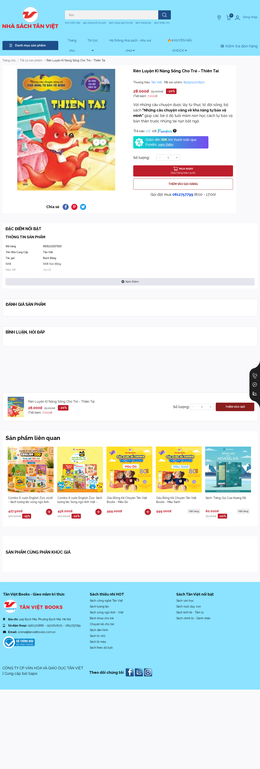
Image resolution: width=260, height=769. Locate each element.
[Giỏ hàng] (228, 18)
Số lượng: (141, 157)
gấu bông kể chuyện (94, 22)
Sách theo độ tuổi (101, 647)
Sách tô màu (98, 641)
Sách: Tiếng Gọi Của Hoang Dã (226, 497)
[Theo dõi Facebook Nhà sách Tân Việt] (130, 672)
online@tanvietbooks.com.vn (36, 632)
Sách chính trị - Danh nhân (193, 618)
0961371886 (36, 625)
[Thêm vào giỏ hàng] (49, 512)
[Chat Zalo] (254, 393)
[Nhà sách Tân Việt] (30, 17)
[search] (164, 14)
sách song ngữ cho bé (121, 22)
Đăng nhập (250, 17)
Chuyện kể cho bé (102, 624)
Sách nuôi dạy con (188, 606)
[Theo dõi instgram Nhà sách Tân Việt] (148, 672)
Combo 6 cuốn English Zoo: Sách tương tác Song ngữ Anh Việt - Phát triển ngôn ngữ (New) (79, 501)
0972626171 (55, 625)
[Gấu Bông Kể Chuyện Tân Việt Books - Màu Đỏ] (129, 469)
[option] (66, 129)
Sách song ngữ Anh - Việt (106, 612)
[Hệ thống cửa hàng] (219, 17)
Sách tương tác (99, 606)
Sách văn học (185, 600)
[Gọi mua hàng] (254, 375)
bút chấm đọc (72, 22)
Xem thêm (132, 281)
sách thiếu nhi (162, 22)
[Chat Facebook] (254, 384)
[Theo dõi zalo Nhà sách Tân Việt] (139, 672)
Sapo (32, 673)
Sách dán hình (99, 630)
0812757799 (182, 194)
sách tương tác (143, 22)
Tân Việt (156, 82)
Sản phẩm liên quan (33, 438)
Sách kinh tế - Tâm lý (190, 612)
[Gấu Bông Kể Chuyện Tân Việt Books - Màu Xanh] (179, 469)
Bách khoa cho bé (102, 618)
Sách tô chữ (97, 635)
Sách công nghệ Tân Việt (106, 600)
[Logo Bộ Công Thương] (19, 642)
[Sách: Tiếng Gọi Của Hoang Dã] (228, 469)
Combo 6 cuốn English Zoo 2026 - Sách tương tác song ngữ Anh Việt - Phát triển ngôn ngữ (30, 501)
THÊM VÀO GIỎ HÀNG (183, 184)
